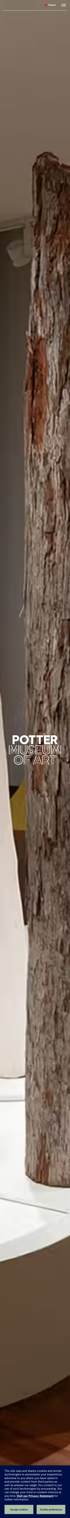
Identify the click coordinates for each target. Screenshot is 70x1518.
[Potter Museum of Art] (21, 5)
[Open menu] (62, 5)
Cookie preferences (51, 1509)
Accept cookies (19, 1509)
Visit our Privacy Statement (35, 1495)
